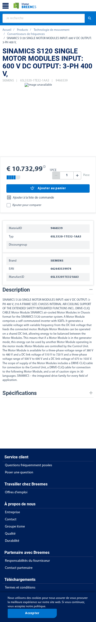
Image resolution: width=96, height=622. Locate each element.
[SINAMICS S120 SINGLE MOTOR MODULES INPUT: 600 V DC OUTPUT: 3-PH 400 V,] (38, 120)
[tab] (48, 289)
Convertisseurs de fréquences (26, 34)
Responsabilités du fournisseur (27, 561)
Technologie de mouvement (51, 30)
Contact (10, 519)
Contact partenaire (18, 568)
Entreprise (12, 512)
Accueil (6, 30)
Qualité (10, 534)
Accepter (32, 613)
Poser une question (19, 472)
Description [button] (16, 290)
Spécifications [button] (19, 393)
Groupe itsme (15, 527)
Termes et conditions (20, 588)
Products (22, 30)
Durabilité (12, 541)
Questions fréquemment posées (28, 465)
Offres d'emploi (16, 492)
